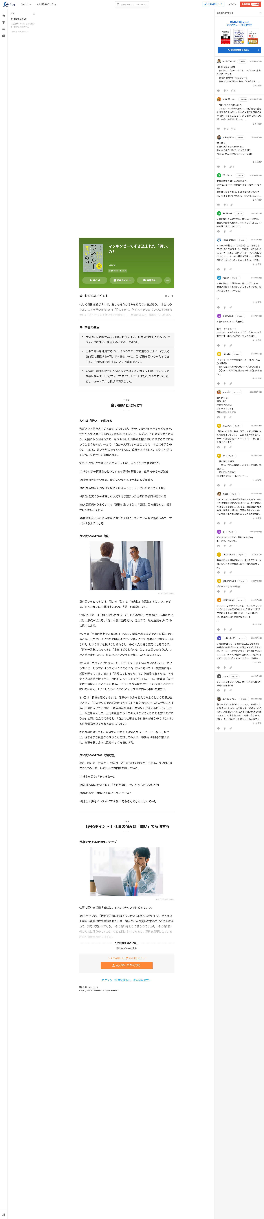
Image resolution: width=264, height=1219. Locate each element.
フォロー (242, 61)
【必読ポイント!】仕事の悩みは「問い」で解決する (23, 25)
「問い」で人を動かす (20, 31)
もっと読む (257, 85)
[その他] (167, 280)
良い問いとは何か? (18, 19)
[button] (239, 76)
